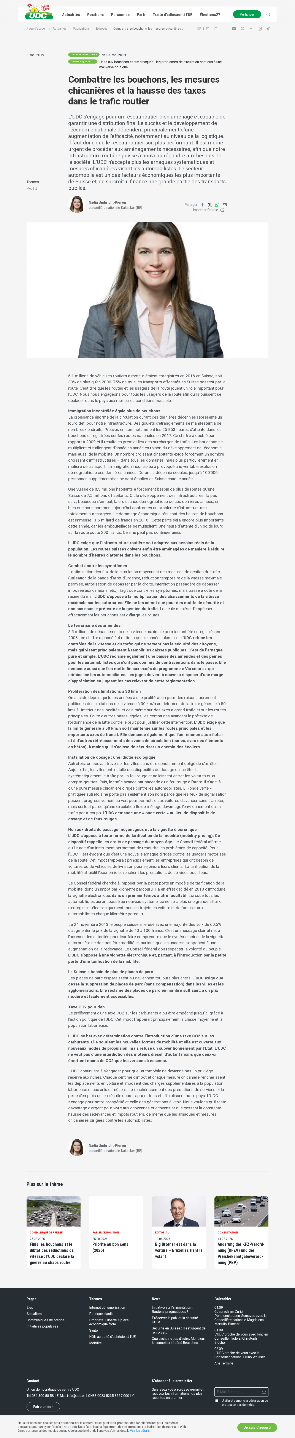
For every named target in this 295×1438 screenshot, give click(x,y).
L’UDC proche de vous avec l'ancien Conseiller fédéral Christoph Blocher (241, 1338)
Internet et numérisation (107, 1307)
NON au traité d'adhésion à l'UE (112, 1337)
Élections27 (210, 14)
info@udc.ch (76, 1396)
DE (199, 28)
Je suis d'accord (257, 1427)
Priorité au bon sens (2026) (110, 1247)
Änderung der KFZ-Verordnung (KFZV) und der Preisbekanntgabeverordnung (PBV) (241, 1253)
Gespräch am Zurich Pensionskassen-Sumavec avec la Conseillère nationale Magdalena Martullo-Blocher (240, 1318)
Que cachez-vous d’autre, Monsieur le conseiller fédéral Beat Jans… (178, 1341)
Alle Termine (223, 1363)
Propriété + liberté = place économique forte (109, 1322)
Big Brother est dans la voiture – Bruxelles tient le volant (179, 1250)
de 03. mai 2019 (114, 55)
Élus (30, 1307)
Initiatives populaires (42, 1326)
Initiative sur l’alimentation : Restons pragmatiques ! (172, 1309)
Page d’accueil (36, 28)
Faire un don (43, 1407)
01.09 (218, 1307)
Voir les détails (140, 1430)
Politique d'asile (101, 1314)
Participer (247, 14)
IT (215, 28)
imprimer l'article (205, 210)
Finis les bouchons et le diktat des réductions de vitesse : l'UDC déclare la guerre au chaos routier (52, 1253)
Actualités (60, 28)
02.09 (218, 1349)
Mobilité (32, 188)
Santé (93, 1330)
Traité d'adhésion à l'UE (172, 14)
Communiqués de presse (46, 1320)
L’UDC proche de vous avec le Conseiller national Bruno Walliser (239, 1355)
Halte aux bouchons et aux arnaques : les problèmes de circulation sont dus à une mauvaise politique (160, 64)
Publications (81, 28)
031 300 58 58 (43, 1396)
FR (207, 28)
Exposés (102, 28)
